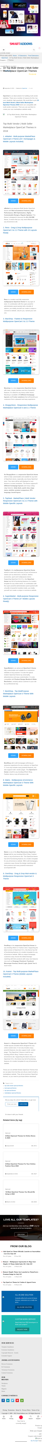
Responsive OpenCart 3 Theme (22, 1043)
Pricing (11, 1418)
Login (30, 9)
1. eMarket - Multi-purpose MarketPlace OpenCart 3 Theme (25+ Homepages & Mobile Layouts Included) (19, 139)
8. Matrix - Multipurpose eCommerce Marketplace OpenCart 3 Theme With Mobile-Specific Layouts (18, 782)
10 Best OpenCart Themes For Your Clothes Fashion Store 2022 (20, 1165)
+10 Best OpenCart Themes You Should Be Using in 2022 (20, 1193)
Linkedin (8, 1400)
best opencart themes (11, 1088)
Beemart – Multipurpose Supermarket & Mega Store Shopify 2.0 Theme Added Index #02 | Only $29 (19, 1263)
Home (4, 1418)
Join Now (21, 1234)
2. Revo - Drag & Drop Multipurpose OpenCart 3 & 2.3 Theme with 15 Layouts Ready (20, 230)
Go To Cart (17, 1417)
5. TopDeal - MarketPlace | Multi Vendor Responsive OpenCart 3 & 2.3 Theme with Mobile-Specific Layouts (20, 500)
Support (38, 1418)
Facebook (3, 1400)
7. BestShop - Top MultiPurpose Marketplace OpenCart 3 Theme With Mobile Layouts (18, 693)
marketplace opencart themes (13, 1093)
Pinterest (17, 1400)
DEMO (13, 201)
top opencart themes (10, 1090)
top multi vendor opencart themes (14, 1085)
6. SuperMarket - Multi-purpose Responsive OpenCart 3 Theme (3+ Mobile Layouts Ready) (20, 598)
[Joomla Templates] (21, 44)
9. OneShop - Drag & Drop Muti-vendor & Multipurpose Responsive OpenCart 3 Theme (20, 876)
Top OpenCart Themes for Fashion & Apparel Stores (19, 1282)
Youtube (22, 1400)
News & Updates (7, 1256)
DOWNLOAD (26, 201)
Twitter (13, 1400)
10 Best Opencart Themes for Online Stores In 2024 (20, 1137)
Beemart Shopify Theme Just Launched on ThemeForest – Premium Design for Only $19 (21, 1273)
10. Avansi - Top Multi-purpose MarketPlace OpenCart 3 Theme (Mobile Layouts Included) (20, 974)
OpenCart (24, 88)
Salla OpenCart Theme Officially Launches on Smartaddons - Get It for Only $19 (21, 1253)
